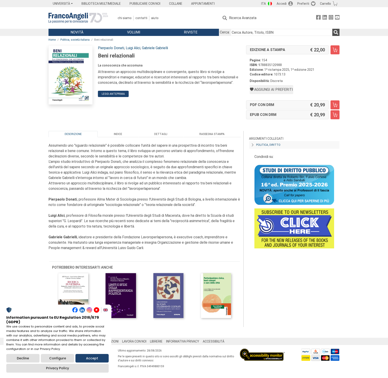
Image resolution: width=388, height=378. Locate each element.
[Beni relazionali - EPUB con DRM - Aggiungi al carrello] (335, 114)
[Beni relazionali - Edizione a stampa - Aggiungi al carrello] (335, 49)
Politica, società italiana (75, 39)
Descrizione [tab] (73, 134)
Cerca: (225, 32)
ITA (263, 3)
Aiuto (155, 18)
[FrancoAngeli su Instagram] (331, 18)
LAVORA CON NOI (134, 341)
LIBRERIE (156, 341)
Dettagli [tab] (160, 134)
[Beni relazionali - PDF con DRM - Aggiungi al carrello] (335, 104)
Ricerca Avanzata (242, 18)
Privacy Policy (57, 368)
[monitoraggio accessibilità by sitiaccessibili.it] (262, 351)
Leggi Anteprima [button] (113, 93)
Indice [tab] (118, 134)
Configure (57, 358)
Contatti (141, 18)
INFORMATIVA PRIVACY (182, 341)
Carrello (325, 3)
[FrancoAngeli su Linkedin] (324, 18)
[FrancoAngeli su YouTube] (337, 18)
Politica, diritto (268, 144)
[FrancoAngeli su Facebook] (318, 18)
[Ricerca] (336, 32)
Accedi (282, 3)
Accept (92, 358)
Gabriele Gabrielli (155, 48)
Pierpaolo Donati (111, 48)
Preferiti (303, 3)
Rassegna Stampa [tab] (212, 134)
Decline (23, 358)
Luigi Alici (133, 48)
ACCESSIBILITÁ (213, 341)
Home (52, 39)
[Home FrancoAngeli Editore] (78, 18)
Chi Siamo (125, 18)
